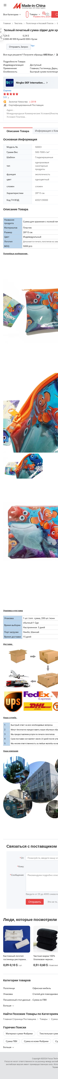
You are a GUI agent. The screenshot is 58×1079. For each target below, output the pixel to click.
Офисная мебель (42, 988)
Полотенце (9, 988)
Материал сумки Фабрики (19, 1033)
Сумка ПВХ (11, 1041)
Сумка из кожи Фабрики (36, 1041)
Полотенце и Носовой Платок (39, 23)
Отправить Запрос (18, 46)
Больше (7, 1047)
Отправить (34, 902)
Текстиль (18, 23)
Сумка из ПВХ (40, 999)
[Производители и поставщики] (29, 5)
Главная (7, 23)
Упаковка (8, 993)
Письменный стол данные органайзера (18, 999)
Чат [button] (32, 45)
